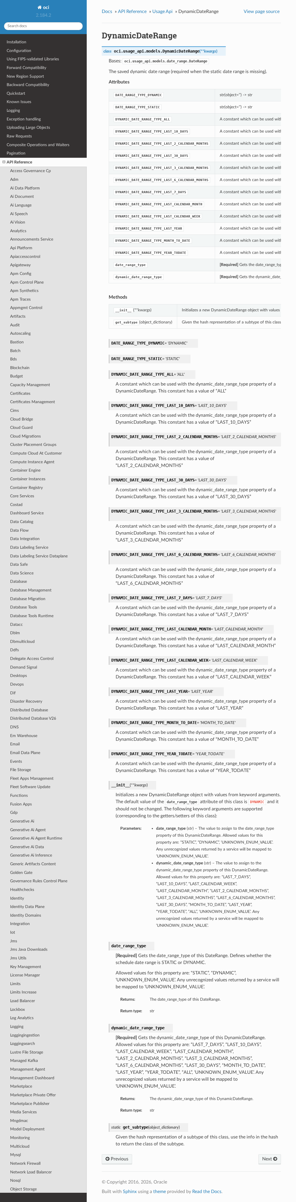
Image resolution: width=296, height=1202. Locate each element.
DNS (14, 727)
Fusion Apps (21, 804)
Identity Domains (25, 915)
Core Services (22, 496)
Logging (13, 110)
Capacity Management (30, 385)
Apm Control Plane (27, 282)
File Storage (20, 770)
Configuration (19, 51)
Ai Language (21, 205)
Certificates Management (32, 402)
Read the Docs (206, 1191)
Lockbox (17, 1009)
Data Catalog (21, 522)
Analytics (18, 231)
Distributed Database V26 (33, 718)
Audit (15, 325)
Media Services (23, 1112)
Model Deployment (27, 1129)
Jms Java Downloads (28, 949)
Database (18, 581)
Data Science (22, 573)
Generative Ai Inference (31, 855)
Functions (19, 795)
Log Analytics (22, 1018)
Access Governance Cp (30, 171)
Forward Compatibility (26, 68)
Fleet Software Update (30, 787)
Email (15, 744)
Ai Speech (19, 214)
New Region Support (25, 76)
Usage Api (162, 11)
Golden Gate (21, 872)
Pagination (16, 153)
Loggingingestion (25, 1035)
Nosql (15, 1180)
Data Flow (19, 530)
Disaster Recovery (26, 701)
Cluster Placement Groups (33, 444)
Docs (107, 11)
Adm (14, 179)
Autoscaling (20, 333)
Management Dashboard (32, 1078)
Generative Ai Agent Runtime (36, 838)
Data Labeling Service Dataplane (39, 556)
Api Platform (21, 248)
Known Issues (19, 102)
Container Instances (27, 479)
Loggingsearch (22, 1043)
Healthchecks (22, 889)
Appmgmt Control (26, 308)
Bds (13, 359)
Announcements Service (31, 239)
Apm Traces (20, 299)
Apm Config (20, 273)
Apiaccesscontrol (25, 256)
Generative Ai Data (27, 847)
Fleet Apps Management (31, 778)
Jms (13, 941)
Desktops (18, 675)
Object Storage (23, 1189)
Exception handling (24, 119)
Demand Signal (23, 667)
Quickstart (16, 93)
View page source (262, 11)
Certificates (20, 393)
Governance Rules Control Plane (38, 881)
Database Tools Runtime (31, 616)
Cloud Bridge (21, 419)
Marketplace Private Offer (33, 1095)
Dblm (15, 633)
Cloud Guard (21, 427)
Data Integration (25, 539)
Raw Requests (19, 136)
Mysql (15, 1155)
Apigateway (20, 265)
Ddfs (14, 650)
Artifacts (17, 316)
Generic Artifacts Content (33, 864)
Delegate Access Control (31, 658)
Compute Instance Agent (32, 462)
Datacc (16, 624)
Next (267, 1159)
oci (45, 7)
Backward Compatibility (28, 85)
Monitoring (20, 1138)
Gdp (14, 812)
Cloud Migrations (25, 436)
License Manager (25, 975)
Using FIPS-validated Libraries (33, 59)
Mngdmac (19, 1121)
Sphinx (130, 1191)
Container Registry (26, 487)
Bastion (17, 342)
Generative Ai (22, 821)
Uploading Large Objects (28, 127)
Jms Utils (18, 958)
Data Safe (19, 564)
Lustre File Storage (26, 1052)
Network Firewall (25, 1163)
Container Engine (25, 470)
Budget (16, 376)
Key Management (25, 967)
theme (159, 1191)
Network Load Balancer (31, 1172)
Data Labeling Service (29, 547)
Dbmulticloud (22, 641)
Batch (15, 351)
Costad (16, 505)
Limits (15, 984)
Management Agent (27, 1069)
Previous (119, 1159)
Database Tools (23, 607)
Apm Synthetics (24, 291)
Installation (16, 42)
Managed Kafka (24, 1060)
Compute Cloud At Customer (36, 453)
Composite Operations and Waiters (38, 145)
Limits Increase (23, 992)
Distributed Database (29, 710)
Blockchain (19, 368)
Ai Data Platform (25, 188)
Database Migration (27, 599)
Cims (14, 410)
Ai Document (22, 196)
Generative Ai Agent (28, 830)
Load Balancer (22, 1001)
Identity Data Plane (27, 907)
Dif (13, 693)
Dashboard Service (27, 513)
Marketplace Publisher (29, 1103)
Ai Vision (17, 222)
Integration (20, 924)
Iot (12, 932)
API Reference (19, 162)
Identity (17, 898)
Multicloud (19, 1146)
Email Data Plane (25, 753)
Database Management (30, 590)
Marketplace (21, 1086)
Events (16, 761)
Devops (17, 684)
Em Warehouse (23, 736)
